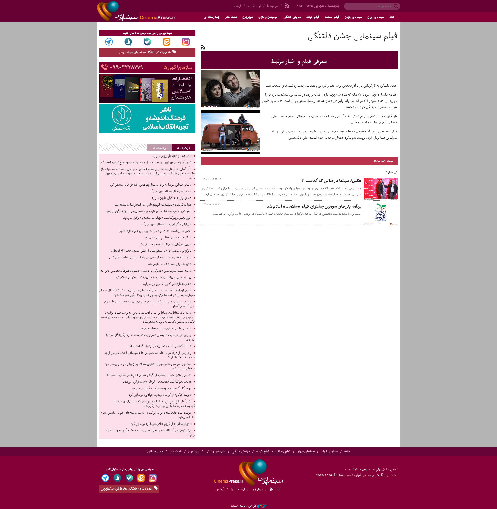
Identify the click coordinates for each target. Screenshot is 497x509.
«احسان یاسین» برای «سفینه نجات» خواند (165, 328)
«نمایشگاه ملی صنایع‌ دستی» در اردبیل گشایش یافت (159, 346)
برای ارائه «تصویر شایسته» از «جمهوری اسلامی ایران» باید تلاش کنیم (150, 257)
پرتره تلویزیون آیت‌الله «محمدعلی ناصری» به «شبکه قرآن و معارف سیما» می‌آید (150, 433)
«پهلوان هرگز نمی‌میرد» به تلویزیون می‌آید (166, 224)
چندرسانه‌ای (212, 17)
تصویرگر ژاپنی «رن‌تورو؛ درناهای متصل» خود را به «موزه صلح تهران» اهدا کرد (145, 162)
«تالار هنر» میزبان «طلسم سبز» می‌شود (167, 238)
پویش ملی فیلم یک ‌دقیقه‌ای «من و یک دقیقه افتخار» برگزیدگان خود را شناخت (150, 337)
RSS (277, 489)
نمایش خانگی (292, 17)
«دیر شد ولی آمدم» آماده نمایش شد (169, 264)
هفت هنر (231, 17)
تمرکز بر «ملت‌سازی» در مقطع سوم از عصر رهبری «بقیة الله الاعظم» (151, 251)
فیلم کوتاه (312, 17)
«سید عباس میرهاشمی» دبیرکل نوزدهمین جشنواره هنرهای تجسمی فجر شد (145, 271)
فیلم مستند (332, 17)
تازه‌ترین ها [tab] (183, 148)
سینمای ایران (375, 17)
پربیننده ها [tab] (159, 148)
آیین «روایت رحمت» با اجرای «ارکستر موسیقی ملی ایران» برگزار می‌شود (148, 211)
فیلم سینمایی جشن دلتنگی (353, 36)
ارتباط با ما (254, 6)
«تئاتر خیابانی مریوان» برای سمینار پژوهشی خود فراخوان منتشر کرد (150, 185)
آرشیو (237, 6)
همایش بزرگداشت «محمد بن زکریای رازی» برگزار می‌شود (157, 382)
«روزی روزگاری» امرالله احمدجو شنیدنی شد (165, 244)
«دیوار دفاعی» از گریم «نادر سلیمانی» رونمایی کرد (161, 424)
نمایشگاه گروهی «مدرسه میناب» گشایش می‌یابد (161, 388)
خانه (392, 17)
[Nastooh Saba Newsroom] (261, 506)
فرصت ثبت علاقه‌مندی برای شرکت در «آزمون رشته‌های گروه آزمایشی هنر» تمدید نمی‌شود (148, 415)
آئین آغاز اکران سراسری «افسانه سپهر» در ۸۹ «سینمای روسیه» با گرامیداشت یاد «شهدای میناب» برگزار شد (154, 404)
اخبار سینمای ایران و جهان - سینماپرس (148, 11)
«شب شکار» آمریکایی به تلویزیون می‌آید (167, 284)
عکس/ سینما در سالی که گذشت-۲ (331, 181)
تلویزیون (247, 17)
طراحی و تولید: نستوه (243, 506)
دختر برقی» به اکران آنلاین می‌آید (171, 198)
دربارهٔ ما (272, 6)
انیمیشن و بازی (268, 17)
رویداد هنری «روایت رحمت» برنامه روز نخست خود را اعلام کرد (153, 277)
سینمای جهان (353, 17)
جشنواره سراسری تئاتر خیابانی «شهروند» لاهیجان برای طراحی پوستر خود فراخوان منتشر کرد (150, 366)
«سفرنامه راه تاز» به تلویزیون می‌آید (170, 191)
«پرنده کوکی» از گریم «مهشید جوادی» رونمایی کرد (160, 395)
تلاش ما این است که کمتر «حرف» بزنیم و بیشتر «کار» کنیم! (155, 231)
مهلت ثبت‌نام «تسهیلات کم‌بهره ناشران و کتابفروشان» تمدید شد (153, 205)
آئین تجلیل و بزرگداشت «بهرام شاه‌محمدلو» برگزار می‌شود (157, 218)
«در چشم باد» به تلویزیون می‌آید (171, 156)
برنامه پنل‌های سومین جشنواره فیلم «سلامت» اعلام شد (314, 206)
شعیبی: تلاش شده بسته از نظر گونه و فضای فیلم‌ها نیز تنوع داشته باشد (148, 375)
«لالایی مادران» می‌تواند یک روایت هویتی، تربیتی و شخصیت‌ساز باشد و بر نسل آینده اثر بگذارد (149, 304)
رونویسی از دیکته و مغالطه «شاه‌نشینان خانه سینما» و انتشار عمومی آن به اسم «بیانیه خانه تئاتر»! (149, 355)
